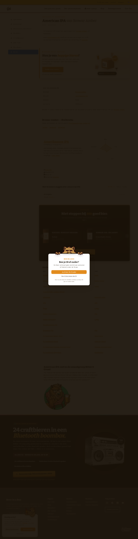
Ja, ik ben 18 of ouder (69, 272)
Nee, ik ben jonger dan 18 (69, 276)
